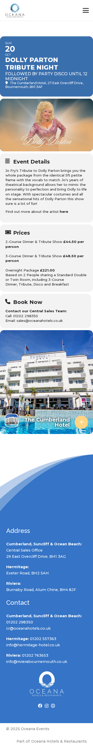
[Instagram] (47, 706)
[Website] (53, 706)
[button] (85, 10)
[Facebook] (40, 706)
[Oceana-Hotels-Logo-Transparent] (15, 10)
